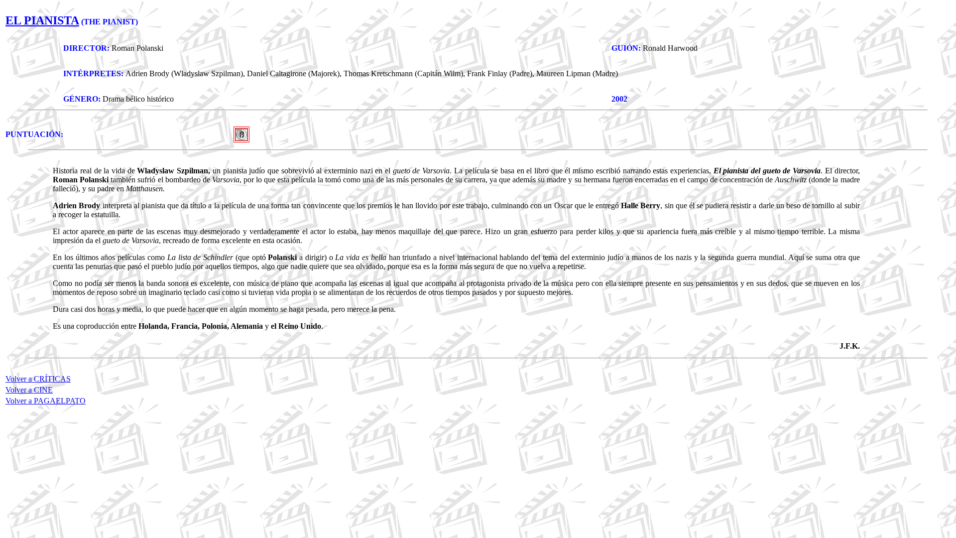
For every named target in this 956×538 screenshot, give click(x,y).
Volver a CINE (29, 390)
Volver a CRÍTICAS (38, 379)
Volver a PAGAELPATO (45, 401)
